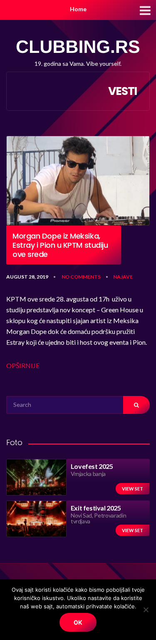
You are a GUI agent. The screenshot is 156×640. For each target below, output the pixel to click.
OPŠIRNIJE (23, 365)
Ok (78, 622)
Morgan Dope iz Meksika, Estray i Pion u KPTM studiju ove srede (60, 245)
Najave (123, 277)
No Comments (81, 277)
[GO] (136, 405)
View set (132, 488)
